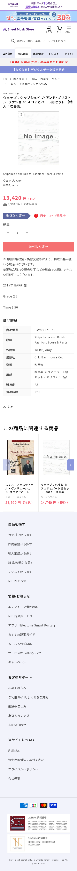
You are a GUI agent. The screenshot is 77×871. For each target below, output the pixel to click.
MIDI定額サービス (20, 616)
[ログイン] (49, 28)
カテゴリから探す (20, 535)
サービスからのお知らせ (24, 653)
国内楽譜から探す (20, 544)
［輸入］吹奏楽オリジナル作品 (27, 84)
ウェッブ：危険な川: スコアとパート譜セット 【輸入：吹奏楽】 (55, 488)
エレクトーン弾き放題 (23, 607)
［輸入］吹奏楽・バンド (44, 79)
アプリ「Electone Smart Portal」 (32, 625)
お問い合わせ (17, 725)
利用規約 (14, 751)
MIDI (69, 53)
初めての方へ (17, 688)
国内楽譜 (7, 53)
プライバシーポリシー (23, 769)
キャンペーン (17, 662)
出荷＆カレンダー (20, 716)
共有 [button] (11, 406)
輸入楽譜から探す (20, 553)
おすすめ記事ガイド (21, 634)
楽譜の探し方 (17, 706)
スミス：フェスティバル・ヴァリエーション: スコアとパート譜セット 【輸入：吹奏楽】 (19, 488)
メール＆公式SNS (20, 644)
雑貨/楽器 (38, 53)
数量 (6, 224)
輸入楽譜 (23, 53)
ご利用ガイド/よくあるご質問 (28, 697)
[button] (69, 28)
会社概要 (14, 778)
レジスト (54, 53)
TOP (6, 79)
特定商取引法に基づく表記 (26, 760)
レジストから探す (20, 572)
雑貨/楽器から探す (20, 562)
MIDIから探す (17, 581)
